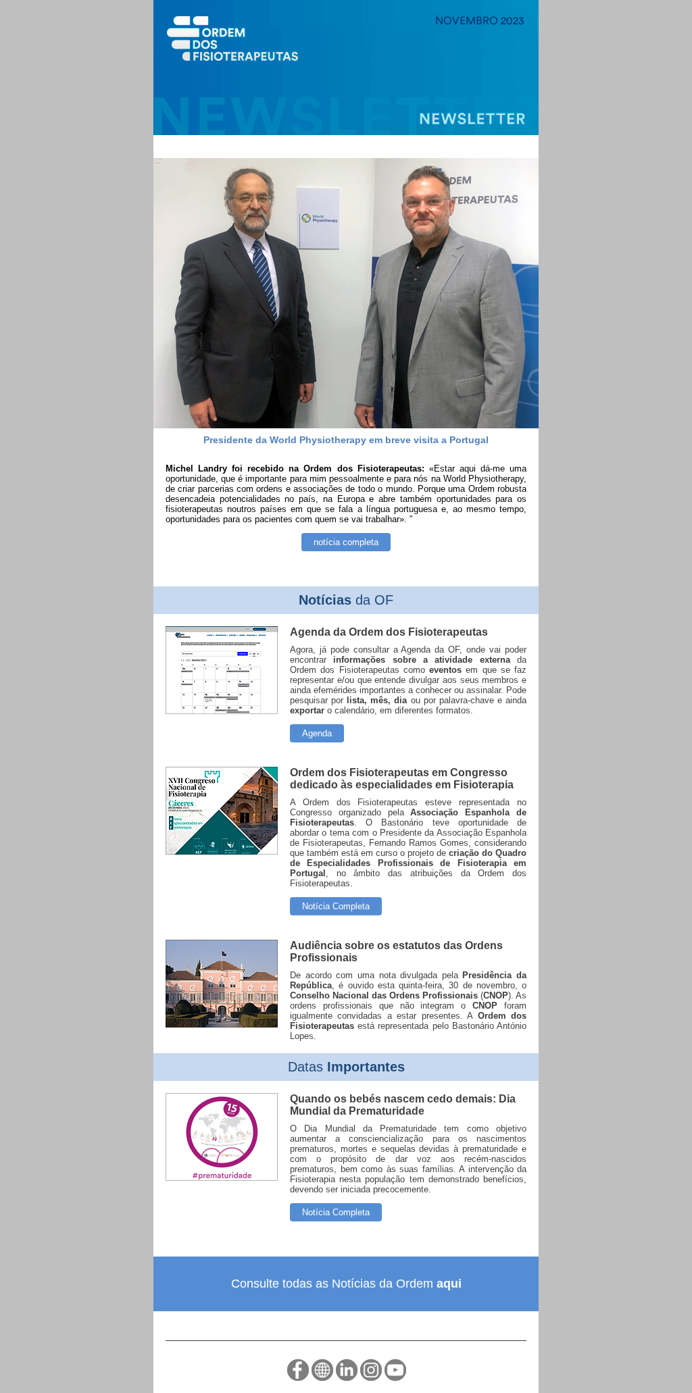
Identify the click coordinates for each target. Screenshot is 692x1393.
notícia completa (346, 542)
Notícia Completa (336, 906)
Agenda (317, 733)
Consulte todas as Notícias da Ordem (346, 1283)
